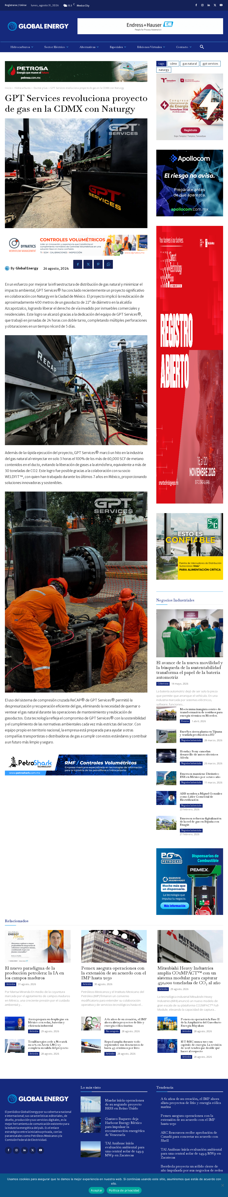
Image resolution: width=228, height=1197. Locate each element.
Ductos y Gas (41, 88)
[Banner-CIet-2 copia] (189, 139)
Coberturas (163, 683)
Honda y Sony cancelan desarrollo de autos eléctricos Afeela (199, 754)
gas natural (190, 63)
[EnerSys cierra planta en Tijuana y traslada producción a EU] (166, 736)
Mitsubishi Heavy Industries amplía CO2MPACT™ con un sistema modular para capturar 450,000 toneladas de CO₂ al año (188, 975)
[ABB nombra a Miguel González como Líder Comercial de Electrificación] (166, 798)
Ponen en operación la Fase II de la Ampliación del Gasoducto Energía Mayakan (201, 1022)
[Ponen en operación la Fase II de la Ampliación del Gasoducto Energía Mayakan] (167, 1023)
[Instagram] (202, 5)
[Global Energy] (8, 268)
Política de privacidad (124, 1190)
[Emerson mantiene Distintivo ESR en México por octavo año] (166, 778)
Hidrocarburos (22, 88)
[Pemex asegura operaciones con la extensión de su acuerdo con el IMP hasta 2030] (114, 946)
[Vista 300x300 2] (189, 578)
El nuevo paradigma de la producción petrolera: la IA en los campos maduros (34, 973)
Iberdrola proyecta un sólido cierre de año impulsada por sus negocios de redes (192, 1168)
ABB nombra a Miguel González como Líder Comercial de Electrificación (201, 797)
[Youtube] (221, 5)
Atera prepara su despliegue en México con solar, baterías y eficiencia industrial (48, 1022)
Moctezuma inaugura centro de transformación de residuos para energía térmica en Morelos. (201, 712)
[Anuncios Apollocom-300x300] (189, 215)
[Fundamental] (150, 26)
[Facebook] (196, 5)
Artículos (10, 984)
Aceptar (96, 1190)
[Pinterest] (98, 264)
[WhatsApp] (108, 264)
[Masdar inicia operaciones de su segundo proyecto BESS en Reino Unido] (91, 1104)
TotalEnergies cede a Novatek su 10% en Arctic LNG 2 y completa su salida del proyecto (48, 1045)
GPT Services (210, 63)
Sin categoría (112, 1031)
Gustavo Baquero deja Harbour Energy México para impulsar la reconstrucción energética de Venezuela (125, 1127)
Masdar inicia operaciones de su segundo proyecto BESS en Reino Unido (124, 1104)
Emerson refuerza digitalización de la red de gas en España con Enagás (200, 822)
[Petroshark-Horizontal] (76, 779)
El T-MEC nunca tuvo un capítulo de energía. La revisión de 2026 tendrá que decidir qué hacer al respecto (201, 1046)
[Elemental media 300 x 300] (189, 502)
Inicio (8, 88)
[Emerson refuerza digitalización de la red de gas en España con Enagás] (166, 823)
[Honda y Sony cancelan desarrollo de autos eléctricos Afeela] (166, 756)
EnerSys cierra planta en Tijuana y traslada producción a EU (201, 733)
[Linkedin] (209, 5)
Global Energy (27, 268)
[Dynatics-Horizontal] (76, 259)
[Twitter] (215, 5)
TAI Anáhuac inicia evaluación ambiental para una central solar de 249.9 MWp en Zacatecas (124, 1149)
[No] (222, 1185)
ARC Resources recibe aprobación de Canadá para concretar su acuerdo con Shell (189, 1136)
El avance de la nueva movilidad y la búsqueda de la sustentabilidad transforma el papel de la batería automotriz (189, 670)
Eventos (185, 721)
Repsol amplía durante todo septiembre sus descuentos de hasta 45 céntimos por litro (124, 1045)
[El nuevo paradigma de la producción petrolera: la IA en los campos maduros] (38, 946)
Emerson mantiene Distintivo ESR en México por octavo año (200, 775)
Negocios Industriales (191, 740)
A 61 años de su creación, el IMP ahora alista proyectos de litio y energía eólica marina (125, 1022)
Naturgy (164, 70)
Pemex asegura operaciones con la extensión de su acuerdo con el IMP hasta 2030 (113, 973)
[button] (202, 47)
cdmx (173, 63)
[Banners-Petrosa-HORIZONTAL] (76, 85)
